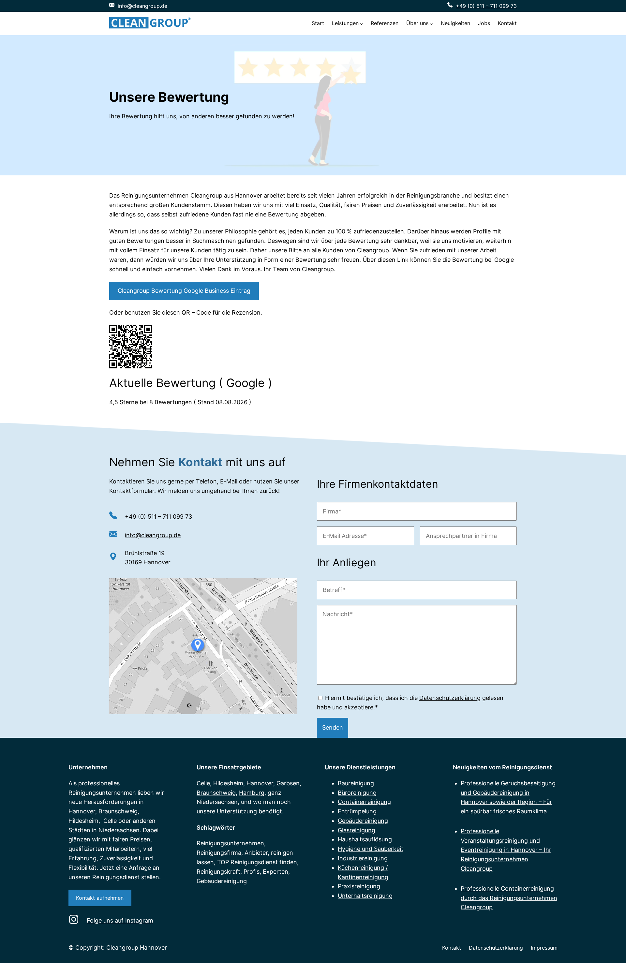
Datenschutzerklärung (450, 697)
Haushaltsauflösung (365, 839)
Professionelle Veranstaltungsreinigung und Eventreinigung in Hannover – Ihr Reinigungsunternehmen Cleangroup (506, 850)
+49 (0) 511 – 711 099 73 (486, 5)
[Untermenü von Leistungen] (361, 23)
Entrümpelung (357, 811)
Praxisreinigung (359, 886)
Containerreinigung (364, 801)
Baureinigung (356, 783)
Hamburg (251, 792)
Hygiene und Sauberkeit (370, 848)
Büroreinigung (357, 792)
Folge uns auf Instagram (120, 920)
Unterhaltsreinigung (365, 895)
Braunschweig (216, 792)
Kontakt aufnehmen (100, 898)
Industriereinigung (363, 858)
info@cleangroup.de (142, 5)
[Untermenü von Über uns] (431, 23)
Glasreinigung (356, 830)
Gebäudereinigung (363, 820)
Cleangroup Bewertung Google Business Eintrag (184, 290)
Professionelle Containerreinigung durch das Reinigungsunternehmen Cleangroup (509, 898)
